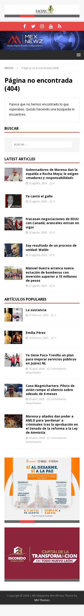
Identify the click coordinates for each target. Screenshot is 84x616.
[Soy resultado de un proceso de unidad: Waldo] (13, 250)
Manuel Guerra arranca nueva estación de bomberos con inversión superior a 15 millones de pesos (51, 274)
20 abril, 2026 (36, 399)
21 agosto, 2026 (38, 285)
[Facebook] (24, 26)
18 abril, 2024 (36, 368)
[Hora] (59, 26)
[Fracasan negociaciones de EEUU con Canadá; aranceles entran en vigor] (13, 223)
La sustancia (36, 310)
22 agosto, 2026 (38, 183)
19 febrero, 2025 (38, 337)
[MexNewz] (42, 47)
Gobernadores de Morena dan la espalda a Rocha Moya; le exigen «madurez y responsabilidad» (52, 173)
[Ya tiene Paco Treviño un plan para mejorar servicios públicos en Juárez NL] (13, 360)
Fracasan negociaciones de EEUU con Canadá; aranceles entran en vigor (52, 223)
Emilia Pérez (35, 332)
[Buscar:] (42, 145)
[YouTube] (51, 26)
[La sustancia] (13, 314)
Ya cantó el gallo (39, 196)
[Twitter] (33, 26)
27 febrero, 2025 (38, 315)
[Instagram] (42, 26)
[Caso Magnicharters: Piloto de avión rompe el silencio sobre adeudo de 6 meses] (13, 390)
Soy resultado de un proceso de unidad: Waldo (51, 247)
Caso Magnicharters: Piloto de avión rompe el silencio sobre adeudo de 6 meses (50, 390)
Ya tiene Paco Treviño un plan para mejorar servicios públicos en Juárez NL (51, 359)
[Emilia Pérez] (13, 337)
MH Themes (42, 600)
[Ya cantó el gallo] (13, 201)
